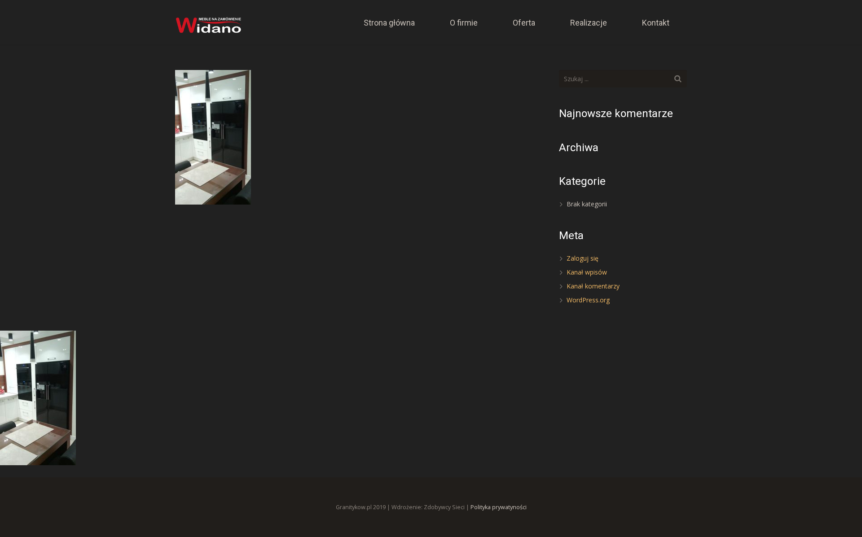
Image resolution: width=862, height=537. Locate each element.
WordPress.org (588, 300)
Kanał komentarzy (593, 286)
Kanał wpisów (587, 272)
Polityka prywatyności (499, 507)
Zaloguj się (582, 258)
